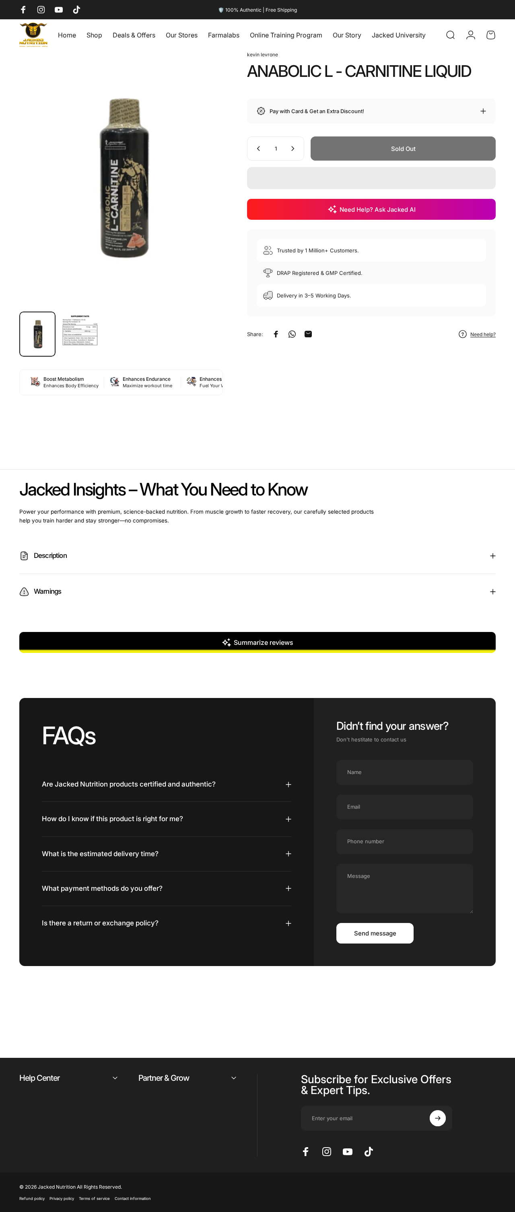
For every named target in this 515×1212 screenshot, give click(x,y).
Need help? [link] (483, 334)
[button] (371, 178)
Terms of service (94, 1198)
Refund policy (32, 1198)
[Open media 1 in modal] (121, 178)
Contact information (133, 1198)
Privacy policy (61, 1198)
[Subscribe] (438, 1118)
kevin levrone (262, 55)
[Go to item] (37, 334)
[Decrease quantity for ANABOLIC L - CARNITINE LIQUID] (256, 148)
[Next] (202, 191)
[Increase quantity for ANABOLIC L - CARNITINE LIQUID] (294, 148)
